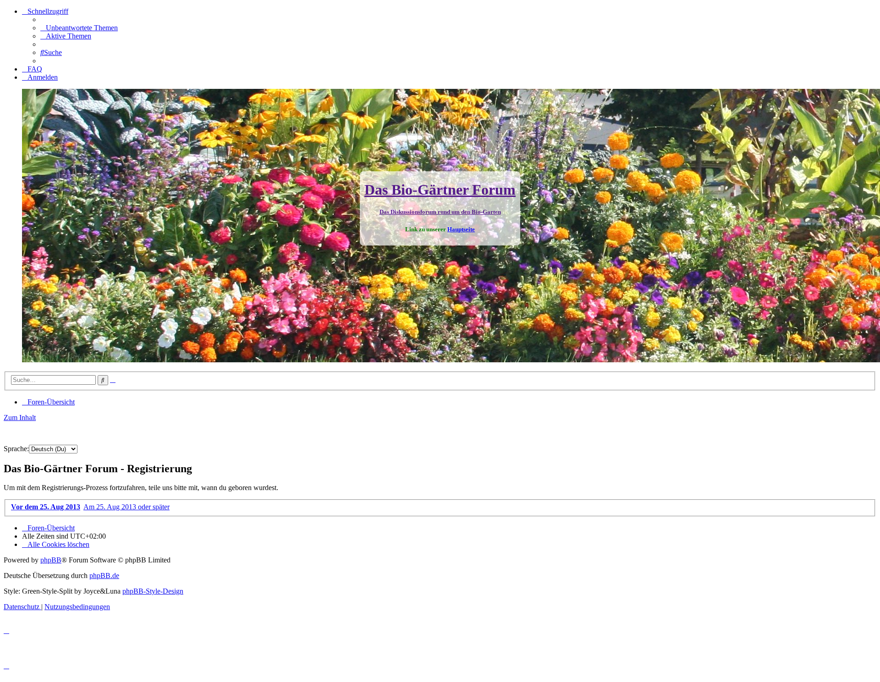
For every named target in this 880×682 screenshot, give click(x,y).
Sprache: (16, 449)
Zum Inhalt (20, 417)
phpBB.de (104, 575)
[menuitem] (79, 28)
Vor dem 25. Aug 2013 (45, 507)
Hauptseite (461, 229)
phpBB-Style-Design (152, 591)
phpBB (50, 560)
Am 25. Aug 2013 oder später (126, 507)
